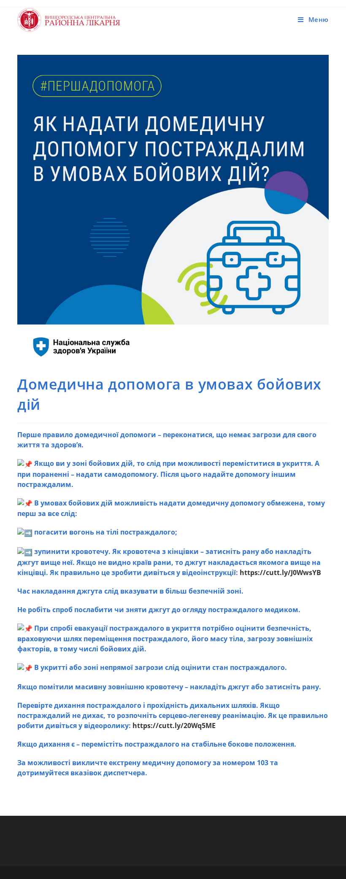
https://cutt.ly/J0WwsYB (280, 572)
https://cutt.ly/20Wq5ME (174, 725)
